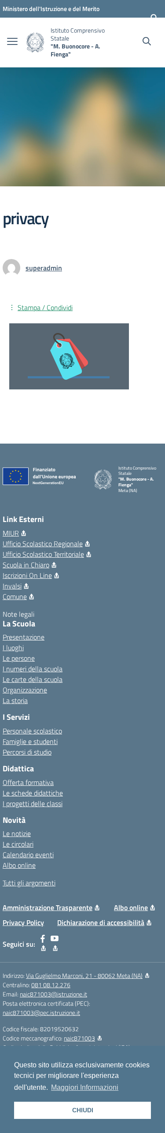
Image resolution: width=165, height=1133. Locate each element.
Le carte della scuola (32, 679)
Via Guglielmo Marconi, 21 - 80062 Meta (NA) (84, 975)
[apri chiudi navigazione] (12, 42)
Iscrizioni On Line (27, 575)
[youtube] (55, 944)
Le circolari (18, 844)
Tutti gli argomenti (29, 883)
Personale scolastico (32, 731)
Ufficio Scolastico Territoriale (43, 554)
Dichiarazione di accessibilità (100, 922)
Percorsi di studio (27, 752)
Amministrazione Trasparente (47, 907)
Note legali (18, 614)
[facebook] (43, 944)
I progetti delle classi (32, 803)
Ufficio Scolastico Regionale (43, 543)
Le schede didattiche (33, 793)
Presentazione (23, 637)
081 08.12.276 (50, 984)
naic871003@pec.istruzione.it (41, 1012)
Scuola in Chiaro (26, 564)
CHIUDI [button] (82, 1110)
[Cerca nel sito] (147, 42)
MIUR (11, 533)
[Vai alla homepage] (35, 42)
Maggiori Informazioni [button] (84, 1087)
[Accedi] (154, 17)
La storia (15, 700)
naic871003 (79, 1038)
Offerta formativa (28, 782)
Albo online (19, 865)
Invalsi (12, 586)
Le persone (19, 658)
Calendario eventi (28, 854)
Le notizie (17, 833)
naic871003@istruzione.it (53, 994)
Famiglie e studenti (30, 741)
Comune (15, 596)
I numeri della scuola (32, 668)
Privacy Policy (23, 922)
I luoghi (13, 647)
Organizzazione (25, 690)
